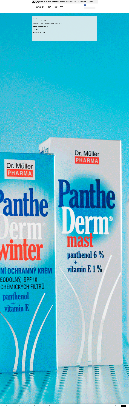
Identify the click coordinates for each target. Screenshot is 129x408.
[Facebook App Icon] (85, 5)
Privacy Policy (52, 406)
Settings (117, 406)
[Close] (127, 406)
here (60, 23)
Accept (123, 406)
